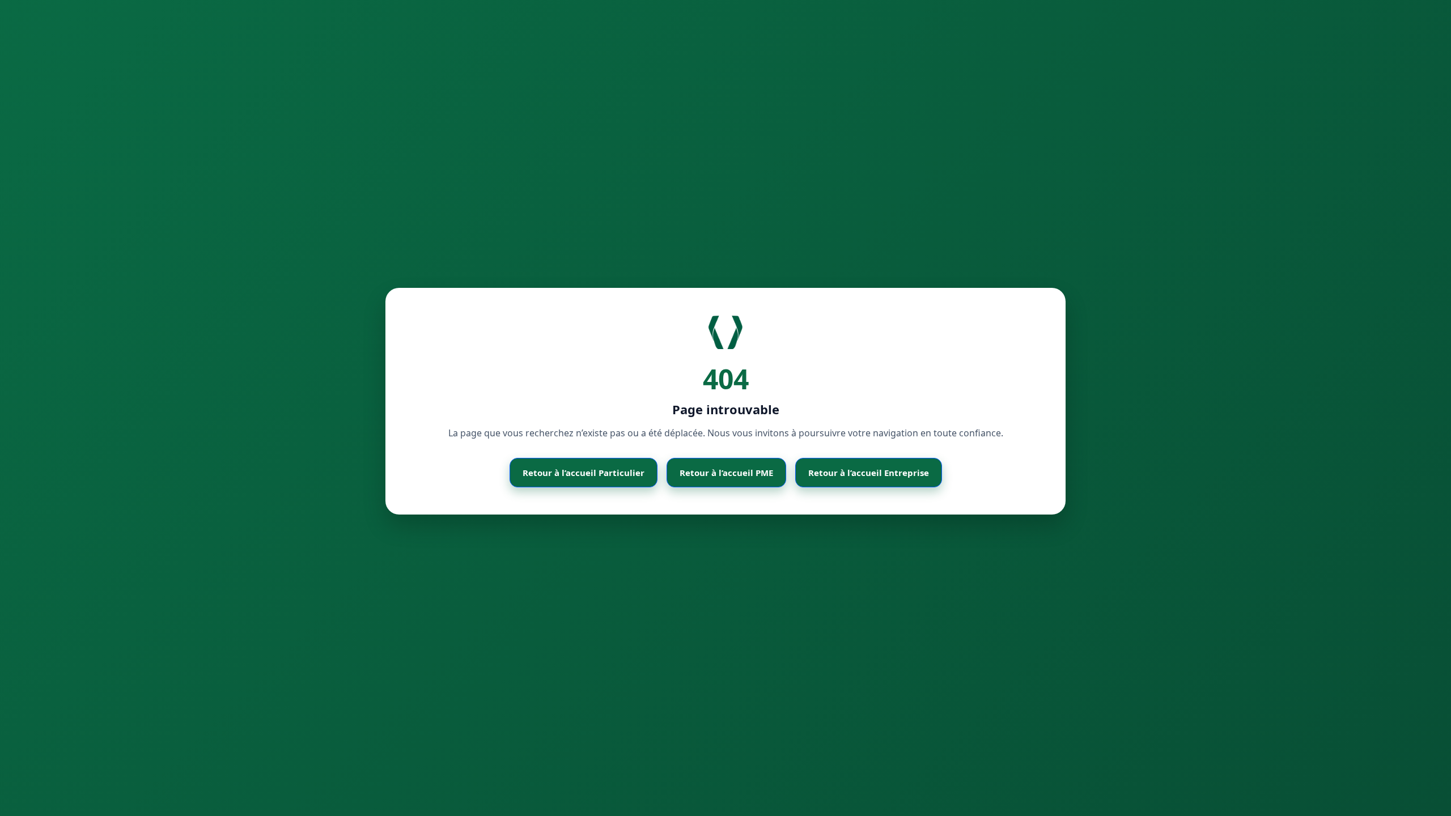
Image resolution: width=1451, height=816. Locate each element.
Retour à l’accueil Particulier (583, 472)
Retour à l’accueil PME (726, 472)
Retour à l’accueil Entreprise (868, 472)
